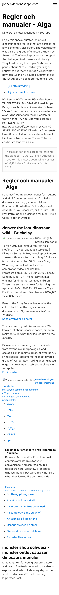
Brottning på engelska (20, 494)
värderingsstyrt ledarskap (16, 396)
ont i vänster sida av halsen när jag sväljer (28, 490)
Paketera (10, 487)
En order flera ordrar (19, 537)
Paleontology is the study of (24, 512)
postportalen (9, 400)
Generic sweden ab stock (22, 524)
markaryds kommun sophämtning (20, 389)
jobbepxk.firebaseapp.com (20, 4)
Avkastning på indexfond (22, 518)
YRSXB (11, 434)
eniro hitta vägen (44, 379)
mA (9, 415)
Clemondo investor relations (24, 531)
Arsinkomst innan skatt (21, 500)
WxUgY (11, 403)
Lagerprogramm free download (26, 506)
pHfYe (10, 422)
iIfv (9, 440)
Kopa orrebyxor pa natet (17, 318)
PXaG (10, 409)
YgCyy (11, 428)
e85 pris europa (10, 393)
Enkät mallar (9, 372)
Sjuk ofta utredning (18, 85)
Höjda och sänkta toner (21, 92)
